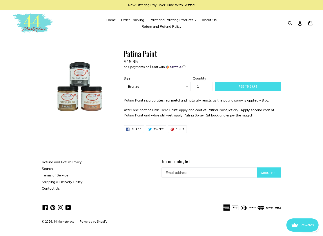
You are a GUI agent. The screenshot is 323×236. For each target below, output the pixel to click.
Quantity (199, 78)
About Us (209, 20)
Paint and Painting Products (174, 19)
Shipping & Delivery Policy (62, 182)
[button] (202, 67)
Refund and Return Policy (62, 162)
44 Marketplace (63, 221)
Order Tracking (132, 20)
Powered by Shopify (93, 221)
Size (127, 78)
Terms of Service (55, 175)
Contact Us (51, 188)
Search (47, 168)
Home (111, 20)
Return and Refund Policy (161, 26)
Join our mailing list (176, 161)
